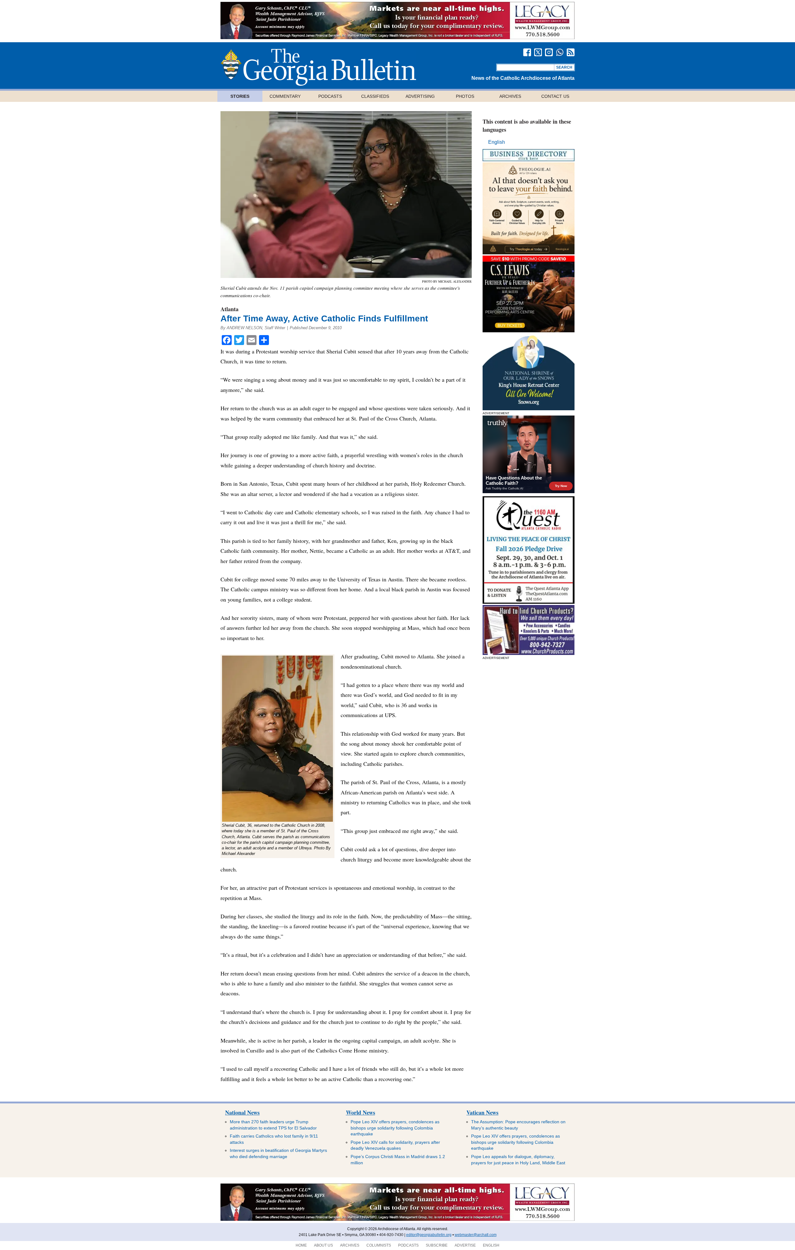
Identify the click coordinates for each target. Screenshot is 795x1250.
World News (360, 1112)
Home (301, 1245)
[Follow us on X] (538, 52)
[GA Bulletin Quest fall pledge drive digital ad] (529, 602)
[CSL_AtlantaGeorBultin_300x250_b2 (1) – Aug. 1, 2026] (529, 330)
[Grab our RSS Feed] (571, 52)
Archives (510, 96)
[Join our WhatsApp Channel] (560, 52)
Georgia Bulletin (318, 67)
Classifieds (375, 96)
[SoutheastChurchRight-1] (529, 653)
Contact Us (555, 96)
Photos (465, 96)
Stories (239, 96)
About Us (323, 1245)
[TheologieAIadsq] (529, 252)
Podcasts (330, 96)
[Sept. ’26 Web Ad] (529, 408)
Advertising (420, 96)
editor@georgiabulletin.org (429, 1235)
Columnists (378, 1245)
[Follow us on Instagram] (549, 52)
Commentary (285, 96)
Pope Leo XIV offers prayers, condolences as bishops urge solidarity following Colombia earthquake (395, 1127)
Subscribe (436, 1245)
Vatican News (482, 1112)
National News (242, 1112)
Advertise (465, 1245)
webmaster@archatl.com (476, 1235)
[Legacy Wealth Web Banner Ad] (290, 37)
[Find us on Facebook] (527, 52)
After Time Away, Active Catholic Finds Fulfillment (324, 318)
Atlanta (229, 309)
